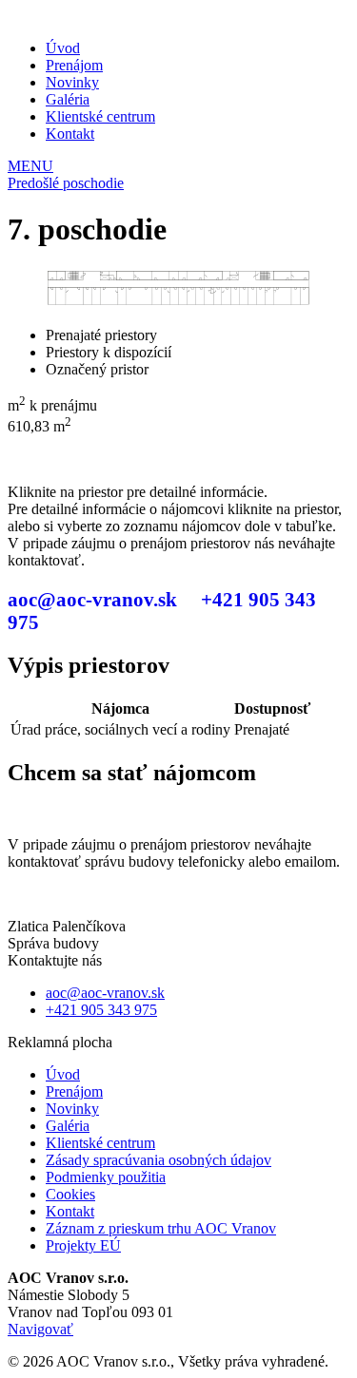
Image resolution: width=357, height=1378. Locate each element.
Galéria (67, 99)
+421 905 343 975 (101, 1010)
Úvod (63, 48)
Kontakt (70, 133)
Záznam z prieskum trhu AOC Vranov (161, 1228)
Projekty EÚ (83, 1245)
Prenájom (74, 65)
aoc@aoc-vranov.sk (92, 599)
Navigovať (40, 1329)
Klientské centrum (100, 116)
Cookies (70, 1194)
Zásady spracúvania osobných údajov (158, 1160)
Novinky (72, 82)
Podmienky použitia (106, 1177)
